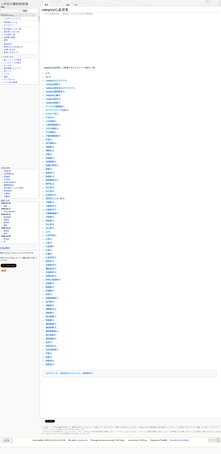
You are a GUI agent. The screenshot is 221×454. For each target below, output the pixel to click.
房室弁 (49, 261)
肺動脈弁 (50, 309)
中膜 (48, 139)
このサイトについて (12, 18)
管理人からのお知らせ (13, 47)
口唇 (7, 194)
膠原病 (6, 222)
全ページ (8, 71)
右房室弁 (50, 195)
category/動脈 (52, 84)
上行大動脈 (51, 128)
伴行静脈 (50, 143)
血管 (48, 342)
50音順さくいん (10, 22)
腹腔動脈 (50, 339)
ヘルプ (7, 74)
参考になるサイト (11, 52)
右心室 (49, 187)
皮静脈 (49, 283)
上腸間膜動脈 (52, 125)
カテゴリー (51, 373)
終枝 (48, 294)
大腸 (7, 196)
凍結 (6, 77)
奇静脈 (49, 221)
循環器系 (87, 373)
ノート (56, 5)
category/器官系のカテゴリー (59, 88)
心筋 (48, 243)
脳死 (5, 225)
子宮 (7, 179)
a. (46, 73)
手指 (7, 171)
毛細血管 (50, 272)
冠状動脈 (50, 162)
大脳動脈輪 (51, 213)
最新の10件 (5, 201)
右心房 (49, 191)
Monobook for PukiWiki (179, 440)
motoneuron (83, 440)
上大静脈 (50, 121)
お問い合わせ (9, 50)
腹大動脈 (50, 335)
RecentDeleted (10, 212)
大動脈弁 (50, 206)
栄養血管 (50, 265)
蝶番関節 (9, 185)
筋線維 (6, 231)
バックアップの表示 (12, 63)
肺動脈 (49, 305)
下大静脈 (50, 132)
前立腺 (6, 239)
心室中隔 (50, 235)
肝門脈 (49, 302)
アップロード (9, 79)
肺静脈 (49, 313)
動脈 (48, 169)
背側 (7, 177)
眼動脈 (49, 287)
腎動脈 (49, 320)
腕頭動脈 (50, 324)
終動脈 (49, 291)
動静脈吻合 (51, 180)
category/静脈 (52, 103)
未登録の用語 (9, 37)
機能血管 (50, 269)
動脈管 (49, 173)
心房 (48, 239)
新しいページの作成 (12, 60)
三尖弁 (49, 117)
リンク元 (8, 66)
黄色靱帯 (7, 217)
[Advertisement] (130, 40)
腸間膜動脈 (51, 331)
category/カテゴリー (55, 80)
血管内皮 (50, 346)
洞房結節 (50, 276)
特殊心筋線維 (52, 280)
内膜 (48, 154)
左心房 (49, 228)
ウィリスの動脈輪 (54, 106)
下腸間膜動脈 (52, 136)
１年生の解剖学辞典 (14, 4)
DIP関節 (9, 174)
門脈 (48, 353)
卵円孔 (49, 184)
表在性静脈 (51, 350)
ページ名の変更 (10, 82)
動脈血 (49, 176)
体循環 (49, 147)
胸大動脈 (50, 316)
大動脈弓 (50, 210)
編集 (68, 5)
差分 (76, 5)
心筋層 (49, 246)
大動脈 (49, 202)
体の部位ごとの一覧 (12, 29)
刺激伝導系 (51, 165)
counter (5, 248)
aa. (47, 77)
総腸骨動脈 (51, 298)
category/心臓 (52, 95)
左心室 (49, 224)
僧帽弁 (49, 150)
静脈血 (49, 364)
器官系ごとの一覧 (54, 198)
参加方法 (8, 44)
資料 (6, 40)
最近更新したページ (12, 68)
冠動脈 (49, 158)
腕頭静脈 (50, 327)
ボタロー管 (51, 114)
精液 (5, 206)
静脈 (48, 357)
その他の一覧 (9, 35)
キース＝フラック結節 (56, 110)
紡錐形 (6, 220)
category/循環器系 (54, 91)
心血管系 (50, 257)
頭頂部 (8, 191)
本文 (46, 5)
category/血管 (52, 99)
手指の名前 (10, 182)
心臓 (48, 254)
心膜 (48, 250)
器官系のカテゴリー (69, 373)
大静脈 (49, 217)
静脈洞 (49, 361)
